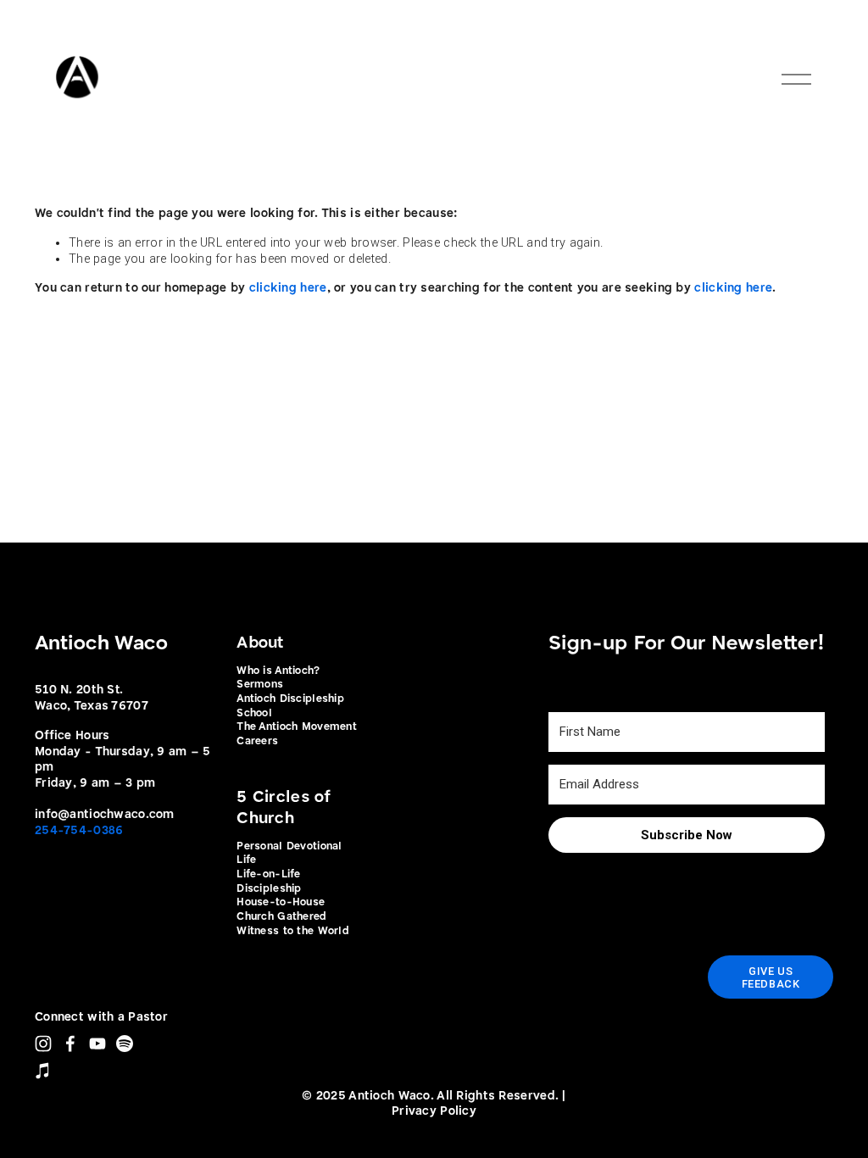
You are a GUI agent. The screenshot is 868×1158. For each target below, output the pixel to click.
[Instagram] (43, 1043)
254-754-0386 (79, 831)
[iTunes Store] (43, 1070)
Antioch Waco (101, 643)
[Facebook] (70, 1043)
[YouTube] (97, 1043)
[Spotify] (124, 1043)
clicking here (288, 288)
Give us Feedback (771, 977)
